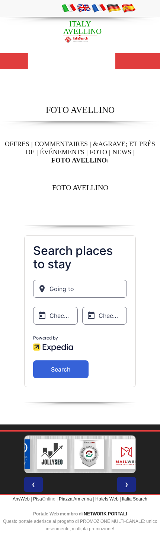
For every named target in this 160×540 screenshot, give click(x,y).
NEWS (121, 152)
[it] (68, 8)
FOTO (98, 152)
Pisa (37, 499)
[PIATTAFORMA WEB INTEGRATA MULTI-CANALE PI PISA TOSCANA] (84, 454)
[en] (83, 8)
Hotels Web (107, 499)
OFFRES (17, 144)
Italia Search (134, 499)
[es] (128, 8)
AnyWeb (21, 499)
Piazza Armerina (75, 499)
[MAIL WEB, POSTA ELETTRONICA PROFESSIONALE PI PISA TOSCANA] (121, 454)
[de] (113, 8)
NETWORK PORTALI (105, 514)
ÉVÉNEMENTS (62, 152)
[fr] (98, 8)
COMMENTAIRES (61, 144)
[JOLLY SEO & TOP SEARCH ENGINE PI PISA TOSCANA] (47, 454)
